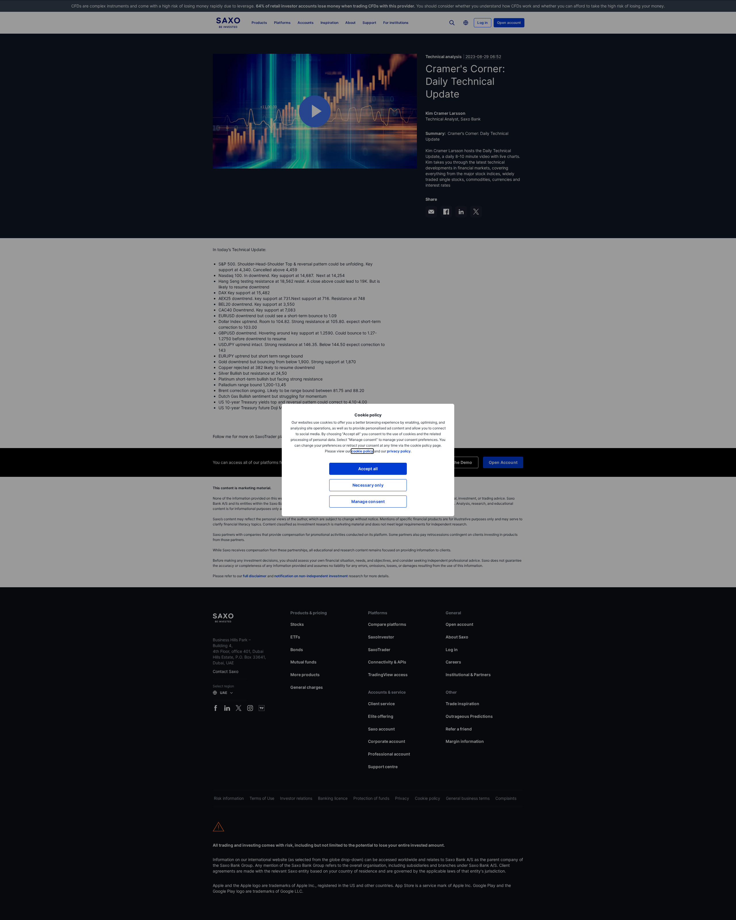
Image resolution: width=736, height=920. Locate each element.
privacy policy (399, 451)
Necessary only (368, 485)
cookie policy (362, 451)
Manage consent (368, 501)
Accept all (368, 468)
